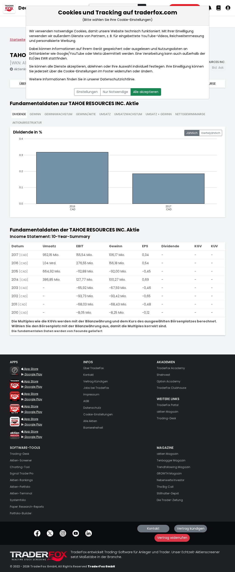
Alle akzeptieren (145, 92)
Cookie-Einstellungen (80, 71)
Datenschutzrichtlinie (117, 79)
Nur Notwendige (115, 92)
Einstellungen (87, 92)
